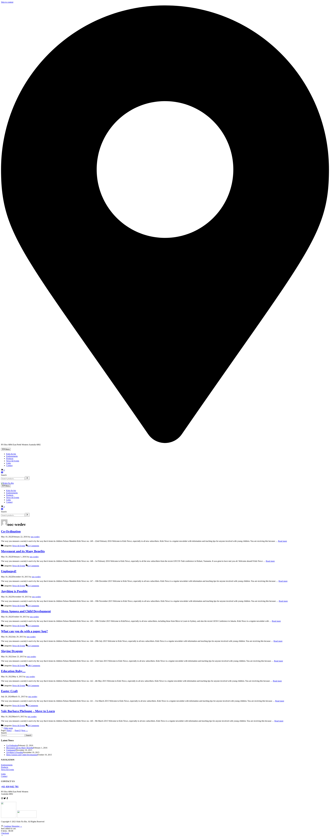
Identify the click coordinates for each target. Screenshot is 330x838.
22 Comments (33, 546)
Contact (9, 465)
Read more (282, 541)
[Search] (27, 478)
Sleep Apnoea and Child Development (26, 611)
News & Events (12, 461)
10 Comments (33, 685)
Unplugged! (8, 571)
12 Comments (33, 646)
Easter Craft (9, 691)
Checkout (5, 833)
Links (8, 463)
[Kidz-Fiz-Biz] (7, 483)
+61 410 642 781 (10, 786)
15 (18, 730)
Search (4, 475)
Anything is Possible (14, 591)
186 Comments (34, 665)
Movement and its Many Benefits (23, 551)
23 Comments (33, 606)
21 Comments (33, 586)
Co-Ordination (11, 531)
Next (24, 730)
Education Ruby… (13, 671)
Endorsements (12, 456)
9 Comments (33, 705)
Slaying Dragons (12, 651)
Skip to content (7, 2)
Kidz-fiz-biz (11, 454)
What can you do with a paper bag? (24, 631)
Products (9, 458)
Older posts (8, 728)
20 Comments (33, 725)
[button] (2, 836)
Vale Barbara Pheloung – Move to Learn (28, 711)
